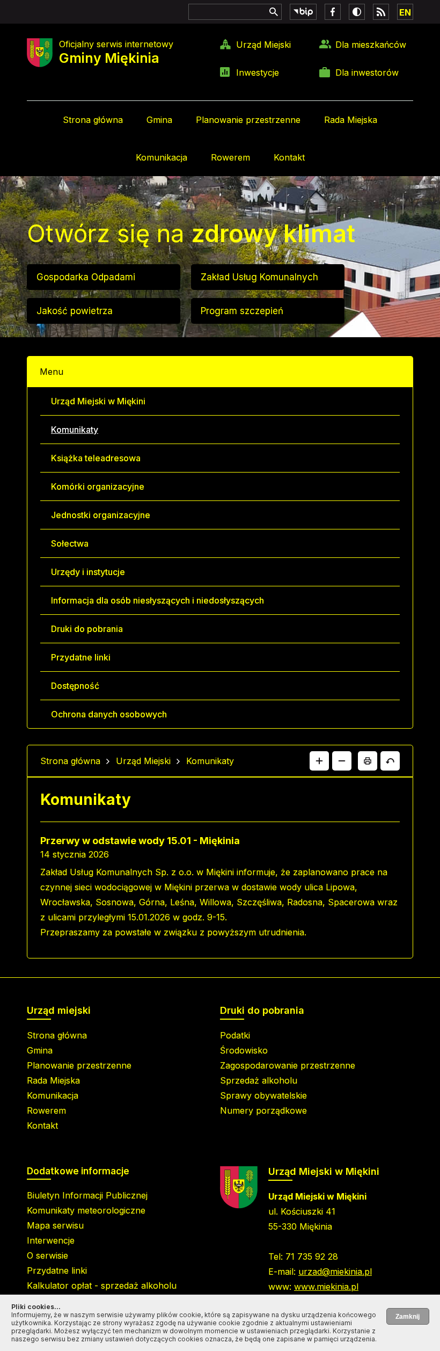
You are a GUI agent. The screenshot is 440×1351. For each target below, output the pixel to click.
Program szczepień (242, 311)
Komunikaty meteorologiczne (86, 1210)
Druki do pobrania (87, 628)
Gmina (159, 119)
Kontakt (289, 157)
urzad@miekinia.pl (335, 1271)
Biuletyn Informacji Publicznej (87, 1195)
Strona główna (93, 119)
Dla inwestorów (367, 72)
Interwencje (51, 1240)
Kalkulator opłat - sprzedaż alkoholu (102, 1285)
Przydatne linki (81, 657)
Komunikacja (161, 157)
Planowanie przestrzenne (248, 119)
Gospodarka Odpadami (85, 277)
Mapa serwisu (55, 1225)
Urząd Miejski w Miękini (98, 401)
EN (405, 12)
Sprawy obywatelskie (263, 1095)
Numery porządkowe (263, 1110)
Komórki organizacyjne (97, 486)
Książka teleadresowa (96, 458)
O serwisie (47, 1255)
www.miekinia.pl (326, 1286)
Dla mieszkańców (370, 44)
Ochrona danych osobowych (109, 714)
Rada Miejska (350, 119)
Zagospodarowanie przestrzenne (287, 1065)
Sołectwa (70, 543)
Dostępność (75, 685)
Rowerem (230, 157)
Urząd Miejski (263, 44)
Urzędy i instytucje (88, 571)
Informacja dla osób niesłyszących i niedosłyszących (157, 600)
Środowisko (244, 1050)
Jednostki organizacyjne (100, 515)
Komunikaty (74, 429)
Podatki (235, 1035)
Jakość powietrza (74, 311)
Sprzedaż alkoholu (258, 1080)
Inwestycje (257, 72)
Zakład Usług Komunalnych (259, 277)
